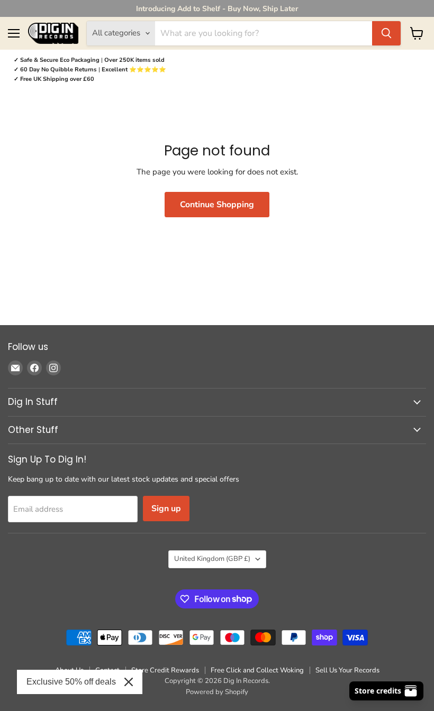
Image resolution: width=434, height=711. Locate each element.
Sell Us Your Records (347, 670)
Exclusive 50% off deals (71, 681)
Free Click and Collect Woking (257, 670)
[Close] (128, 682)
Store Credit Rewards (165, 670)
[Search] (386, 33)
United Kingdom (212, 559)
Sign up (166, 508)
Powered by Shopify (217, 692)
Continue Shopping (217, 204)
